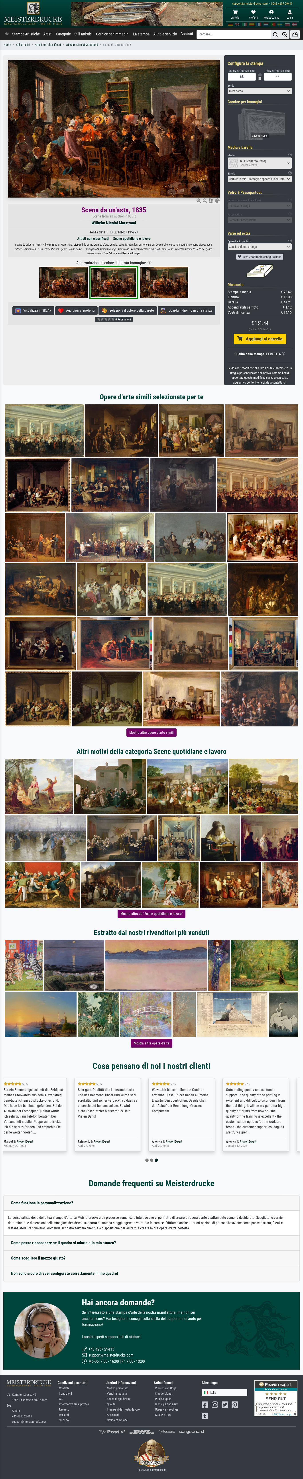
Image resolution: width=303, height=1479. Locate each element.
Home (7, 45)
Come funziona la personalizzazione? (42, 1202)
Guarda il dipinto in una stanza (189, 310)
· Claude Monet (163, 1394)
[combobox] (260, 91)
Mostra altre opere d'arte (151, 1043)
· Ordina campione (117, 1420)
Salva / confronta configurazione (261, 257)
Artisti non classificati (48, 45)
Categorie (63, 34)
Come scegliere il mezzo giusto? (38, 1258)
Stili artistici (83, 34)
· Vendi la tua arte (116, 1394)
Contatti (187, 34)
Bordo (231, 85)
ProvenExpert (34, 1141)
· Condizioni (65, 1394)
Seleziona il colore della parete (130, 310)
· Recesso (63, 1409)
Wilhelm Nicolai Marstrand (82, 45)
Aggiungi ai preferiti (79, 310)
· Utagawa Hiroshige (166, 1409)
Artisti (47, 34)
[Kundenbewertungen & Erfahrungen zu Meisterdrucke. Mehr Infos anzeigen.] (275, 1398)
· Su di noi (63, 1420)
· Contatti (63, 1388)
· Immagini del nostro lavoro (123, 1409)
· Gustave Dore (162, 1415)
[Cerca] (275, 34)
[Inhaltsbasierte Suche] (284, 34)
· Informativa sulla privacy (73, 1404)
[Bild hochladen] (295, 34)
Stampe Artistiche (26, 34)
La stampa (141, 34)
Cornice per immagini (112, 34)
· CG (60, 1399)
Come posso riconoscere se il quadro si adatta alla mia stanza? (63, 1242)
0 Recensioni (123, 319)
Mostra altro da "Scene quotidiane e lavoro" (151, 914)
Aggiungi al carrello (262, 339)
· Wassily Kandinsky (166, 1404)
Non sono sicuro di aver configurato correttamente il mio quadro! (64, 1273)
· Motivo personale (117, 1388)
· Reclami (63, 1415)
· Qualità (111, 1404)
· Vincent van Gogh (165, 1388)
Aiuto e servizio (165, 34)
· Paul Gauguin (162, 1399)
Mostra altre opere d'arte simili (151, 732)
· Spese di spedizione (118, 1399)
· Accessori (112, 1415)
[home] (6, 34)
